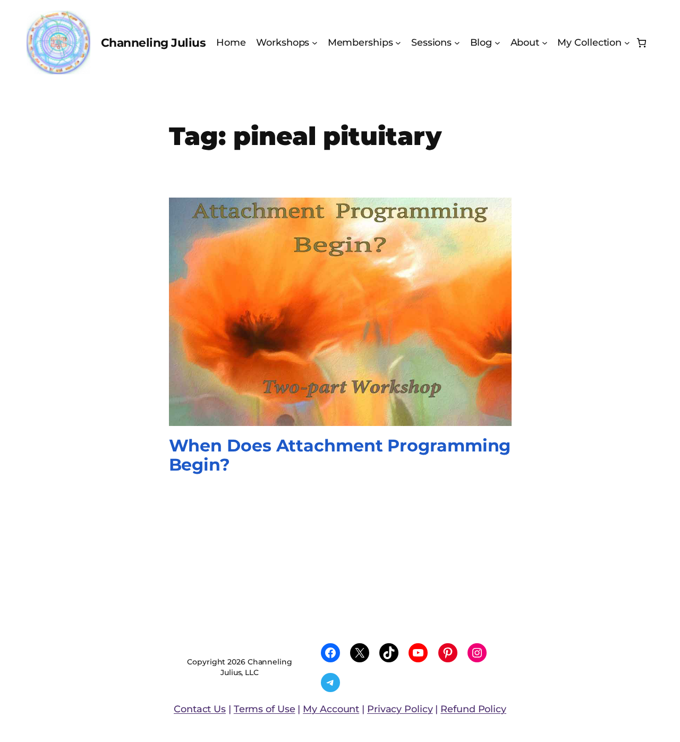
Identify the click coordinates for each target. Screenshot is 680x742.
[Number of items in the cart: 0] (641, 43)
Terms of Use (264, 708)
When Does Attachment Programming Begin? (340, 455)
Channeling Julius (153, 42)
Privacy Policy (400, 708)
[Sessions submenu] (457, 43)
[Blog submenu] (497, 43)
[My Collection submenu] (627, 43)
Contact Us (200, 708)
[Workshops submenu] (315, 43)
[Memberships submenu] (398, 43)
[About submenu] (545, 43)
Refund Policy (473, 708)
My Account (331, 708)
